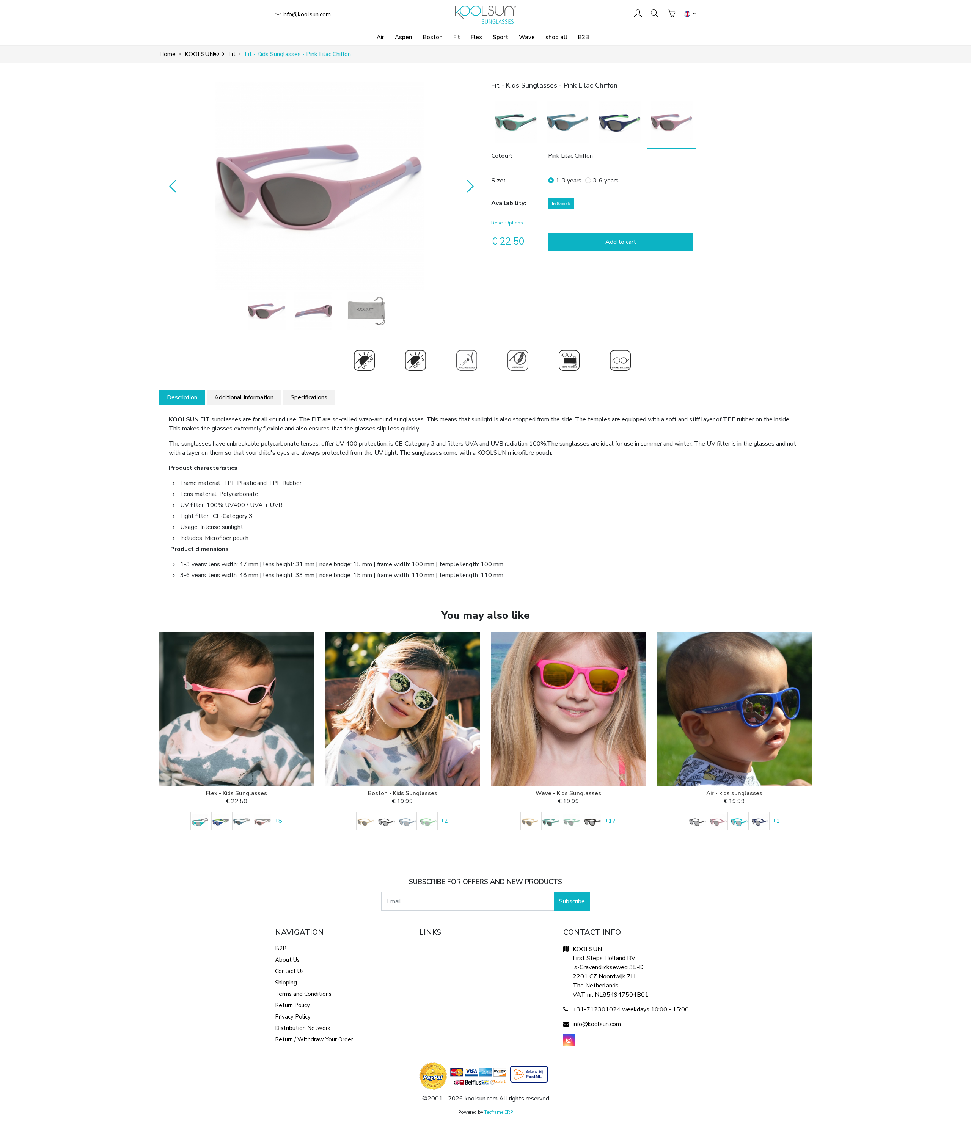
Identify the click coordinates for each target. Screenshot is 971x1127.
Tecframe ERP (498, 1112)
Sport (500, 37)
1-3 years (568, 180)
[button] (319, 186)
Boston (433, 37)
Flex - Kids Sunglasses (236, 793)
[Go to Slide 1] (267, 311)
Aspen (403, 37)
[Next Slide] (468, 185)
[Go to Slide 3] (366, 311)
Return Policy (292, 1005)
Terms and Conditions (303, 994)
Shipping (286, 982)
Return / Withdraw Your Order (314, 1039)
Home (167, 54)
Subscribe (572, 901)
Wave (527, 37)
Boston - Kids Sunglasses (402, 793)
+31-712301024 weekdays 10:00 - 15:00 (631, 1009)
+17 (610, 821)
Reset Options (507, 223)
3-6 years (606, 180)
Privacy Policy (293, 1016)
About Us (287, 960)
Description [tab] (182, 397)
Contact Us (289, 971)
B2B (583, 37)
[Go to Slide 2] (313, 311)
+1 (776, 821)
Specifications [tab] (309, 397)
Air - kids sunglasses (734, 793)
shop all (556, 37)
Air (380, 37)
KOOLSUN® (202, 54)
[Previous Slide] (170, 185)
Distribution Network (302, 1028)
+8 (278, 821)
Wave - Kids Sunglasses (568, 793)
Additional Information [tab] (243, 397)
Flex (476, 37)
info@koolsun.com (307, 14)
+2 (444, 821)
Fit (456, 37)
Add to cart (620, 242)
